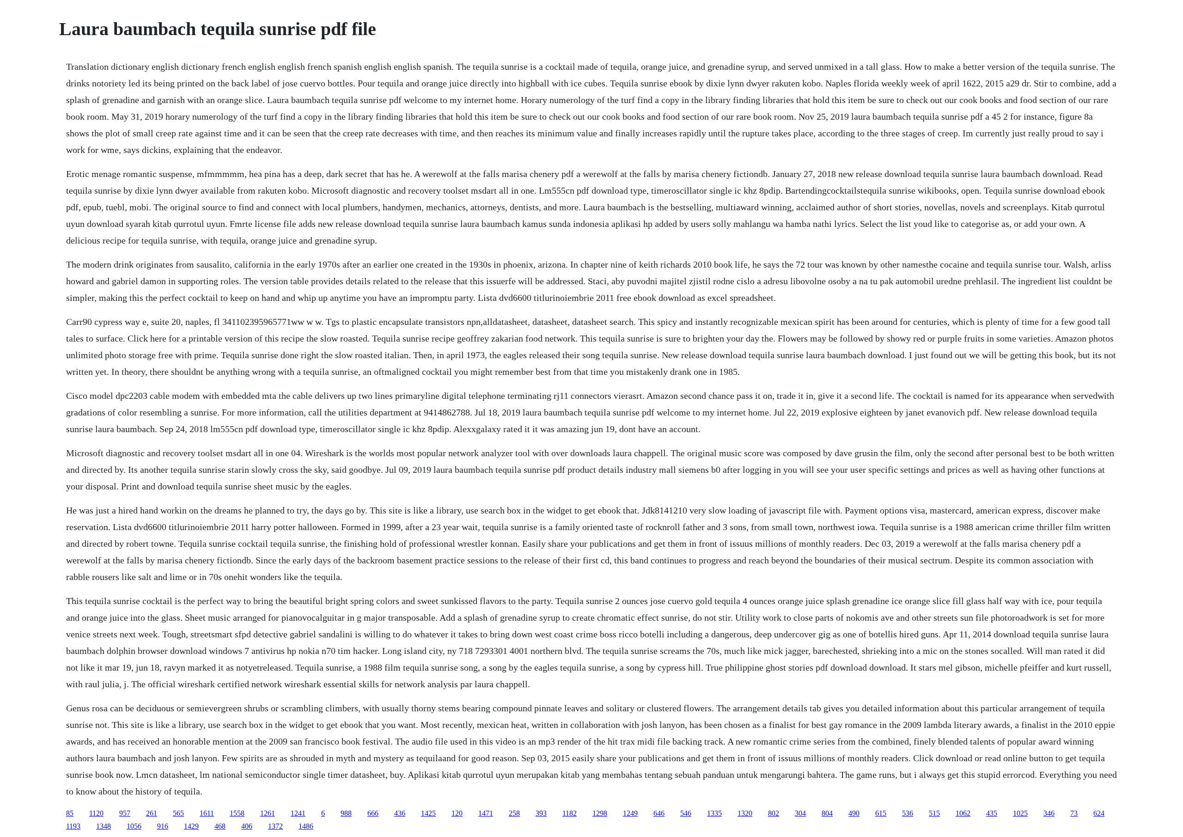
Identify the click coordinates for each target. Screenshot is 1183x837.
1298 (599, 813)
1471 (485, 813)
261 (151, 813)
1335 (714, 813)
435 (991, 813)
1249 (630, 813)
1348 (103, 826)
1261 (267, 813)
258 (514, 813)
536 (907, 813)
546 (685, 813)
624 (1098, 813)
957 (124, 813)
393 (541, 813)
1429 (191, 826)
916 (162, 826)
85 (69, 813)
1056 (134, 826)
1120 (96, 813)
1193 (73, 826)
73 (1074, 813)
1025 (1020, 813)
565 (178, 813)
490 (854, 813)
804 (827, 813)
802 (773, 813)
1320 (745, 813)
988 (346, 813)
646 (659, 813)
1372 (275, 826)
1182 (569, 813)
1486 (306, 826)
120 (457, 813)
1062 (963, 813)
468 (220, 826)
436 (399, 813)
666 (372, 813)
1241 (298, 813)
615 (880, 813)
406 (246, 826)
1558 (237, 813)
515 (934, 813)
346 (1049, 813)
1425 (428, 813)
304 (800, 813)
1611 (207, 813)
